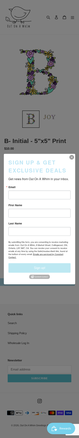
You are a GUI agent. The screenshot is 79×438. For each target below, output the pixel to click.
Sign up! (39, 267)
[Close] (71, 157)
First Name (15, 205)
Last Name (15, 223)
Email (12, 187)
